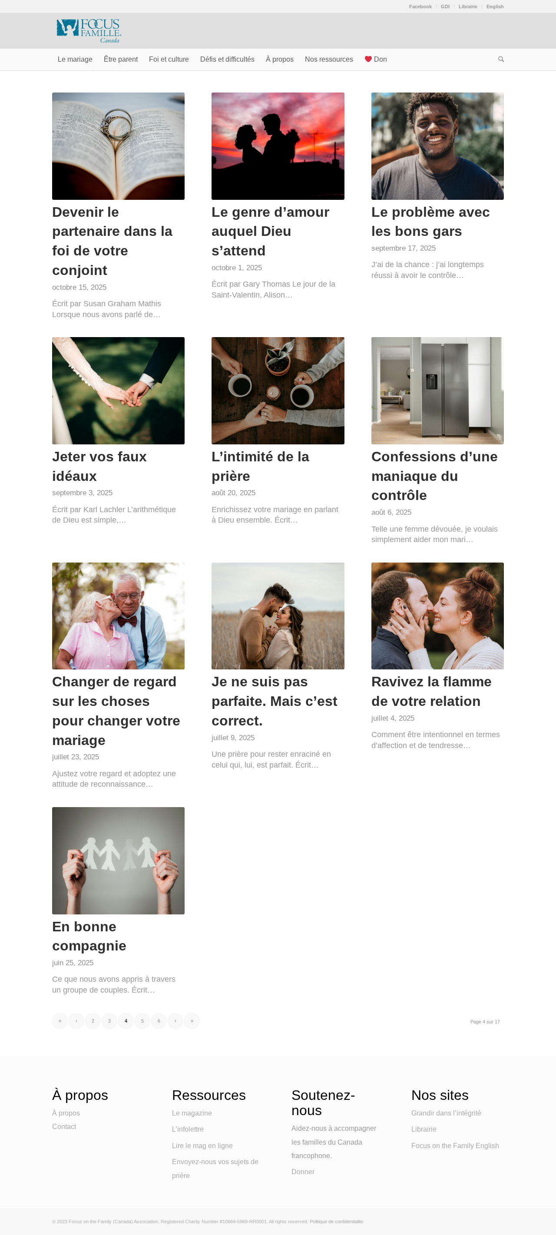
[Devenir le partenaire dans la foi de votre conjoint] (118, 146)
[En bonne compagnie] (118, 860)
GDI (445, 6)
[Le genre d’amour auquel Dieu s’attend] (278, 146)
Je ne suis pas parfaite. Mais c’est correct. (275, 701)
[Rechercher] (498, 59)
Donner (302, 1171)
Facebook (420, 6)
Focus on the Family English (455, 1145)
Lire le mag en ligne (202, 1145)
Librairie (468, 6)
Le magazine (192, 1113)
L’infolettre (188, 1129)
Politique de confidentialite (336, 1221)
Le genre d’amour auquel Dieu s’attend (270, 231)
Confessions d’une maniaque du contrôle (434, 476)
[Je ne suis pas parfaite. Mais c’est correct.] (278, 616)
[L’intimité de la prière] (278, 390)
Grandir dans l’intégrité (446, 1113)
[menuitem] (421, 6)
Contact (64, 1126)
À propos (66, 1113)
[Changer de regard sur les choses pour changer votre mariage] (118, 616)
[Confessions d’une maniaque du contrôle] (437, 390)
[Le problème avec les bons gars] (437, 146)
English (495, 6)
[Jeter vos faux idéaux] (118, 390)
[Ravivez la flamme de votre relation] (437, 616)
